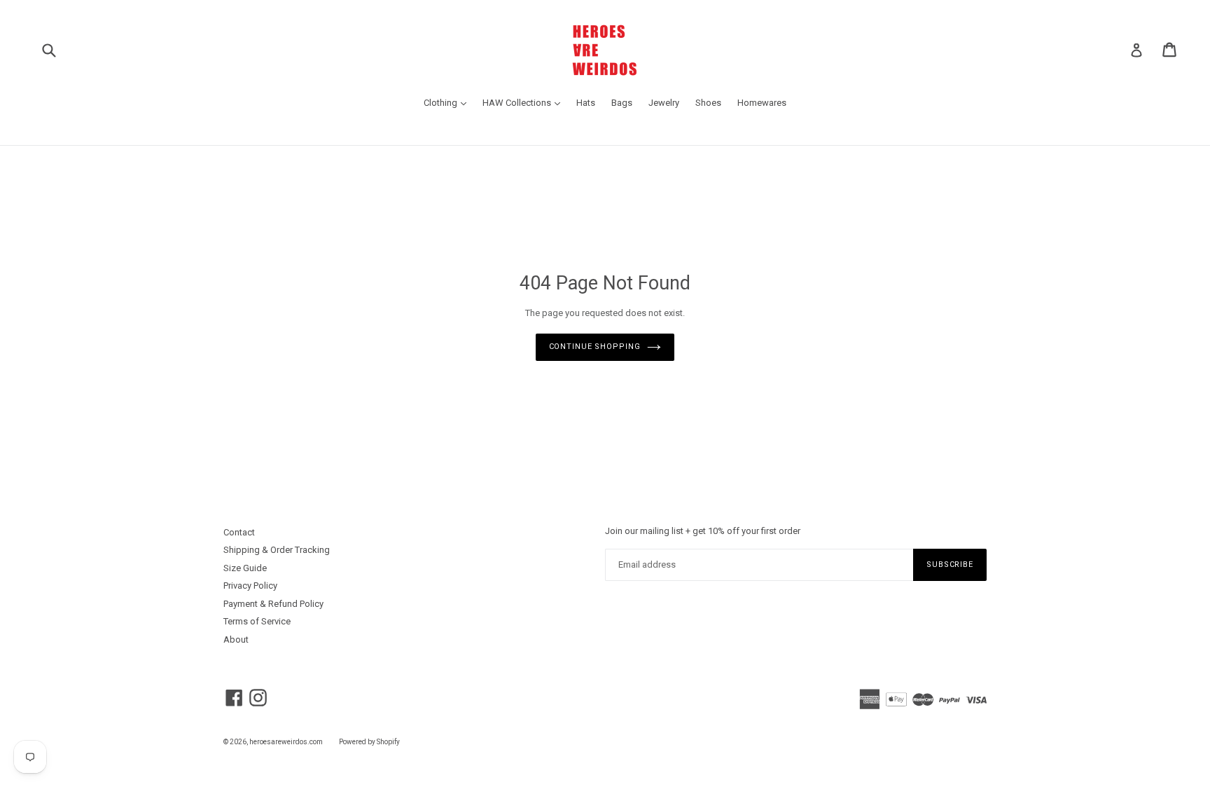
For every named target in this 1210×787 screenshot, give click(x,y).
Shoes (708, 102)
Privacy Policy (250, 585)
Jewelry (663, 102)
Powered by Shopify (369, 742)
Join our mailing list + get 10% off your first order (702, 531)
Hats (585, 102)
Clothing (448, 102)
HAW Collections (524, 102)
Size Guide (245, 568)
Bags (621, 102)
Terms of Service (257, 621)
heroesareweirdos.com (286, 742)
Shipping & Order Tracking (276, 550)
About (236, 639)
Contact (239, 532)
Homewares (761, 102)
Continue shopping (595, 346)
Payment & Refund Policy (273, 603)
